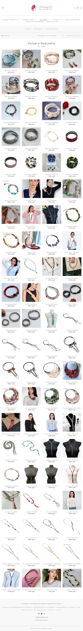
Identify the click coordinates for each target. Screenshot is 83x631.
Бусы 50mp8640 (11, 252)
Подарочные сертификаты (34, 21)
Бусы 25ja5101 (72, 200)
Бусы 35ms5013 (52, 226)
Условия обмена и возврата (66, 607)
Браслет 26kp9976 (31, 148)
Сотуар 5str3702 (51, 538)
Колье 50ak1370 (11, 356)
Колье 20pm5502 (72, 278)
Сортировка (41, 35)
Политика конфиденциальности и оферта (17, 607)
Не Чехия (56, 19)
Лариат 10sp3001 (31, 460)
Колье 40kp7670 (11, 330)
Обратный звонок (41, 620)
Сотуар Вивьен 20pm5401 (51, 563)
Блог (78, 607)
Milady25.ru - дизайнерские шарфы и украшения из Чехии (41, 603)
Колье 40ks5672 (51, 330)
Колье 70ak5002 (51, 408)
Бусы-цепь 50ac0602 (72, 252)
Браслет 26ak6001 (11, 96)
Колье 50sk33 (72, 356)
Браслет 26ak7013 (31, 96)
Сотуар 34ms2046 (11, 512)
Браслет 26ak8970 (51, 96)
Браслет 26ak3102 (11, 70)
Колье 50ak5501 (51, 356)
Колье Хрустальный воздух (11, 434)
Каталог (59, 609)
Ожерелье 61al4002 (11, 486)
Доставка (37, 609)
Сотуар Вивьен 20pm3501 (11, 563)
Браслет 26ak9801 (72, 96)
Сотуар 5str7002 (72, 538)
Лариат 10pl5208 (11, 460)
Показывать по (71, 35)
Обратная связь (27, 609)
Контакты (51, 609)
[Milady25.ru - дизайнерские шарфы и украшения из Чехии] (41, 7)
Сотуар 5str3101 (31, 538)
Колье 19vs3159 (31, 278)
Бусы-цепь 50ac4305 (11, 278)
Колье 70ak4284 (31, 408)
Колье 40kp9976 (31, 330)
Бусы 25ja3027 (31, 200)
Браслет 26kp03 (72, 122)
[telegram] (41, 614)
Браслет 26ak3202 (31, 70)
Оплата (44, 609)
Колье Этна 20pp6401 (51, 434)
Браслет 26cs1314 (31, 122)
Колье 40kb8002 (31, 304)
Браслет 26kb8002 (51, 122)
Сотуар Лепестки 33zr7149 (31, 589)
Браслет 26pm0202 (51, 148)
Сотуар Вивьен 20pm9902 (72, 563)
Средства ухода (52, 21)
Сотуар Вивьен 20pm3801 (31, 563)
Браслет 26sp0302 (31, 174)
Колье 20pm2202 (51, 278)
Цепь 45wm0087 (51, 589)
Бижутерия (43, 19)
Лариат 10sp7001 (72, 589)
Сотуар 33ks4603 (72, 486)
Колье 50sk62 (31, 382)
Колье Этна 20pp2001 (31, 434)
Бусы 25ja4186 (51, 200)
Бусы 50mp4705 (72, 226)
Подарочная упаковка (72, 19)
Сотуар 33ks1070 (31, 486)
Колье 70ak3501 (11, 408)
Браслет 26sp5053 (72, 174)
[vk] (39, 614)
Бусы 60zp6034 (51, 252)
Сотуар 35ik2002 (31, 512)
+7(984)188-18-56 (41, 617)
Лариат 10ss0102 (51, 460)
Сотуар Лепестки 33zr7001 (11, 589)
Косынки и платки (28, 19)
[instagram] (44, 614)
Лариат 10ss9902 (72, 460)
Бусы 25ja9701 (11, 226)
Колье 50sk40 (11, 382)
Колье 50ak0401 (72, 330)
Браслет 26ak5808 (72, 70)
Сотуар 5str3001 (11, 538)
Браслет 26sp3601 (52, 174)
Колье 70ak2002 (72, 382)
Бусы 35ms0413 (31, 226)
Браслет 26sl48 (72, 148)
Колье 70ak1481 (51, 382)
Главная (27, 28)
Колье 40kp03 (72, 304)
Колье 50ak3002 (31, 356)
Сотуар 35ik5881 (51, 512)
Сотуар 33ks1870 (51, 486)
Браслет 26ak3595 (51, 70)
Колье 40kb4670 (11, 304)
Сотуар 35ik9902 (72, 512)
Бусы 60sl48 (31, 252)
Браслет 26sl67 (11, 174)
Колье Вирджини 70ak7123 (72, 408)
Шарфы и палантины (10, 19)
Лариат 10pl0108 (72, 434)
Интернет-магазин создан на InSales (41, 628)
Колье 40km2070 (51, 304)
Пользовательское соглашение (44, 607)
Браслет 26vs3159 (11, 200)
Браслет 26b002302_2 (11, 122)
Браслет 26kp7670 (11, 148)
